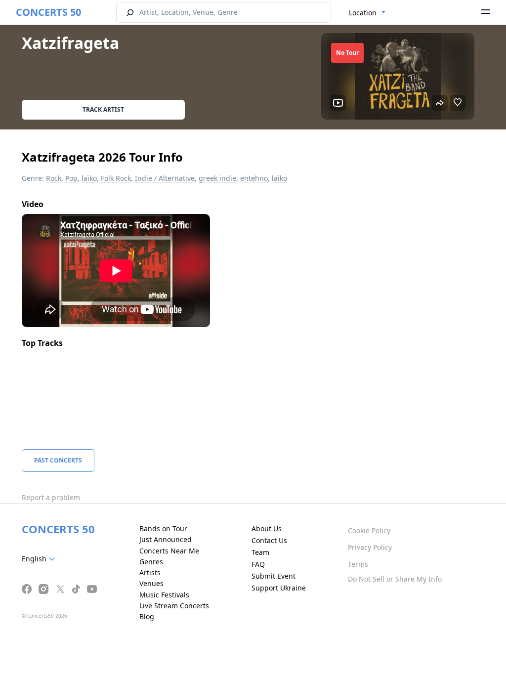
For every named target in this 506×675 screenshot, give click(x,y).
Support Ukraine (279, 587)
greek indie (217, 178)
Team (260, 552)
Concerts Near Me (169, 550)
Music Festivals (164, 594)
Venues (151, 583)
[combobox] (367, 13)
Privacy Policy (370, 547)
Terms (358, 564)
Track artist (103, 109)
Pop (71, 178)
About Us (267, 528)
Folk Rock (116, 178)
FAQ (258, 564)
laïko (89, 178)
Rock (53, 178)
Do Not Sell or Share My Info (395, 579)
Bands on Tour (163, 528)
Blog (146, 616)
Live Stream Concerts (174, 605)
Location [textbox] (363, 12)
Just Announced (165, 539)
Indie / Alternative (165, 178)
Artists (150, 572)
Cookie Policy (369, 530)
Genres (151, 561)
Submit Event (273, 576)
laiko (279, 178)
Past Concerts (58, 460)
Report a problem (51, 497)
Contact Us (269, 540)
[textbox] (40, 559)
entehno (254, 178)
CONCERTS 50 (48, 12)
